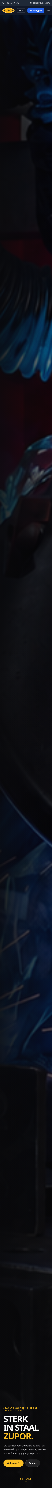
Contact (33, 1463)
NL (20, 10)
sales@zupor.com (41, 2)
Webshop (12, 1463)
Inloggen (37, 10)
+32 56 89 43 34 (13, 2)
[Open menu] (48, 10)
